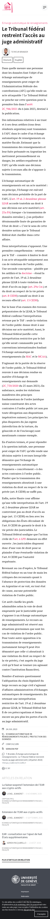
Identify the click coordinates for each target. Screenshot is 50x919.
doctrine (27, 273)
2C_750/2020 (10, 385)
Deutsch (7, 59)
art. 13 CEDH (29, 300)
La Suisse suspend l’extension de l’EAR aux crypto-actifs (23, 786)
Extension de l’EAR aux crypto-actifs (22, 812)
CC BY (7, 768)
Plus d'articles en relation (16, 859)
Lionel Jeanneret (15, 793)
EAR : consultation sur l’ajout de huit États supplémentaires (22, 835)
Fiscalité (5, 803)
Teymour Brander (19, 51)
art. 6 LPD (20, 539)
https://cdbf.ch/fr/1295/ (14, 762)
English (18, 59)
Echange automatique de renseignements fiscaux (17, 735)
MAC (29, 356)
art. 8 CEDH (10, 295)
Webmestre (25, 896)
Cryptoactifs (7, 799)
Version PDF (11, 748)
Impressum (25, 891)
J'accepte (41, 914)
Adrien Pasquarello (16, 843)
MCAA (42, 356)
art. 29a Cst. (36, 286)
